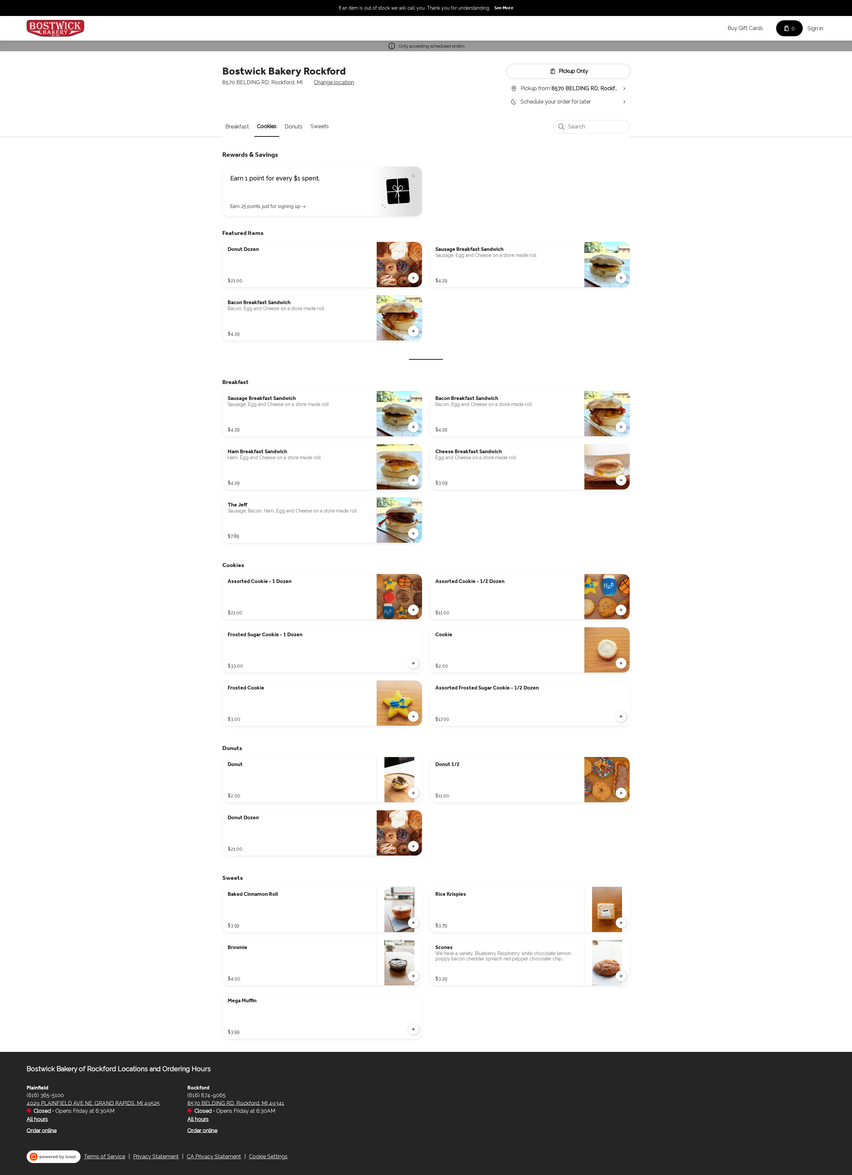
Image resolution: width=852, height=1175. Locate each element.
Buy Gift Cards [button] (745, 28)
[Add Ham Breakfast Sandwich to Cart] (413, 480)
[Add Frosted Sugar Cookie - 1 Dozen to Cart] (413, 663)
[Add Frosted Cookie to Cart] (413, 716)
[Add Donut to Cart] (413, 793)
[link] (237, 126)
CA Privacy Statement (214, 1156)
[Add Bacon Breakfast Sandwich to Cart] (413, 331)
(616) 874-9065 (206, 1095)
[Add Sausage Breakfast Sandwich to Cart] (621, 278)
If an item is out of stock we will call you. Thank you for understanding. (414, 8)
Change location (334, 82)
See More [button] (503, 8)
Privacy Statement (156, 1156)
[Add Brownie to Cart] (413, 976)
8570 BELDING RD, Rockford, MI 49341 (235, 1103)
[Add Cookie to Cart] (621, 663)
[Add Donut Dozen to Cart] (413, 278)
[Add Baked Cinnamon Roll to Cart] (413, 922)
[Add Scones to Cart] (621, 976)
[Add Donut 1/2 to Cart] (621, 793)
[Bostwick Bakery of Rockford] (55, 28)
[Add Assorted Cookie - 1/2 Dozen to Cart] (621, 610)
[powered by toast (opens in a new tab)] (54, 1157)
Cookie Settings (268, 1156)
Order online (42, 1130)
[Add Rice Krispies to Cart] (621, 922)
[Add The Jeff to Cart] (413, 533)
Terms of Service (104, 1156)
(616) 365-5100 (45, 1095)
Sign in (815, 28)
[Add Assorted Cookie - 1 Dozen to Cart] (413, 610)
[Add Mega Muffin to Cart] (413, 1029)
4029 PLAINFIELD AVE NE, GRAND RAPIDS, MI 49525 (93, 1103)
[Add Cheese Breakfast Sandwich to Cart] (621, 480)
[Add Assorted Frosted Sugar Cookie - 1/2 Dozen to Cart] (621, 716)
